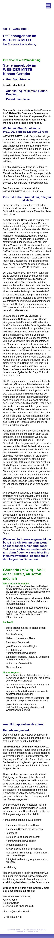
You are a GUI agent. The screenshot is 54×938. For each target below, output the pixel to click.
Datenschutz (32, 931)
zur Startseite (27, 10)
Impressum (20, 931)
